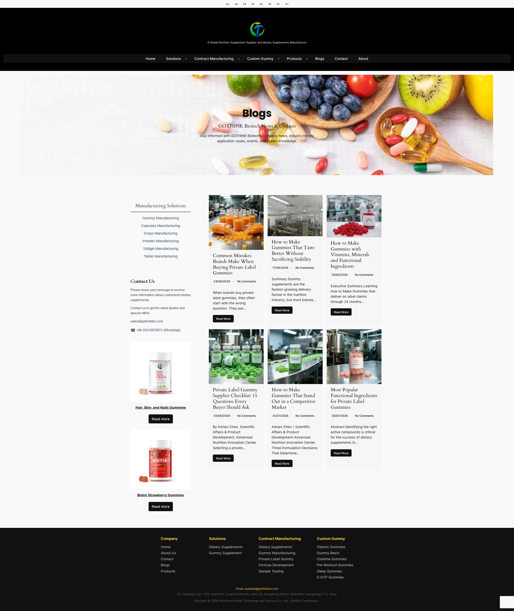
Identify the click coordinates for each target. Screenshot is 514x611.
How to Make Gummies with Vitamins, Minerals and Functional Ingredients (350, 255)
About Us (168, 553)
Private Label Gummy (276, 559)
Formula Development (276, 565)
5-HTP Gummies (330, 577)
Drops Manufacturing (160, 233)
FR (244, 4)
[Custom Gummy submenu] (279, 59)
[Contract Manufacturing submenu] (239, 59)
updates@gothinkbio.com (261, 588)
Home (165, 547)
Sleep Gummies (329, 571)
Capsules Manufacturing (160, 226)
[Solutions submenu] (186, 59)
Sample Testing (271, 571)
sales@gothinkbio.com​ (147, 321)
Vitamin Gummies (331, 547)
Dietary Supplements (226, 547)
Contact (167, 559)
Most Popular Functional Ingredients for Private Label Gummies (354, 398)
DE (269, 4)
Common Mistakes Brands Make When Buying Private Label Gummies (234, 264)
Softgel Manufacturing (160, 249)
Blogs (165, 565)
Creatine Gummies (332, 559)
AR (236, 4)
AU (227, 4)
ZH (287, 4)
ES (252, 4)
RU (261, 4)
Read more (161, 419)
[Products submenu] (307, 59)
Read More (223, 318)
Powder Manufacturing (161, 241)
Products (168, 571)
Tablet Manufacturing (160, 256)
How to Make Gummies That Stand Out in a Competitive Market (294, 398)
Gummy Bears (328, 553)
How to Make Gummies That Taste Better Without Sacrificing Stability (293, 251)
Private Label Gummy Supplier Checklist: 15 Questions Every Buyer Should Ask (235, 398)
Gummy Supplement (225, 553)
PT (278, 4)
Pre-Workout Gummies (335, 565)
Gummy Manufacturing (160, 218)
